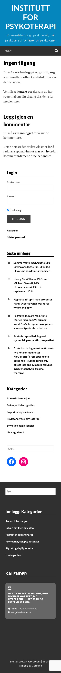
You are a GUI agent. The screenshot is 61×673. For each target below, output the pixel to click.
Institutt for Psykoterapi (30, 17)
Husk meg (15, 210)
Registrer (12, 230)
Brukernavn (14, 182)
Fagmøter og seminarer (21, 411)
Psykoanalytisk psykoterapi (23, 418)
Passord (11, 196)
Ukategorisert (15, 432)
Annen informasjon (18, 398)
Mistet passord (16, 237)
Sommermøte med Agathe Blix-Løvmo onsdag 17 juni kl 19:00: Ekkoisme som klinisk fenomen (32, 266)
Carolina (37, 665)
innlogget (26, 133)
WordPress (34, 661)
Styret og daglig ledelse (21, 425)
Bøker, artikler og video (21, 405)
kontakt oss (24, 91)
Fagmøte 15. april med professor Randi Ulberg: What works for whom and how (33, 303)
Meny (8, 50)
